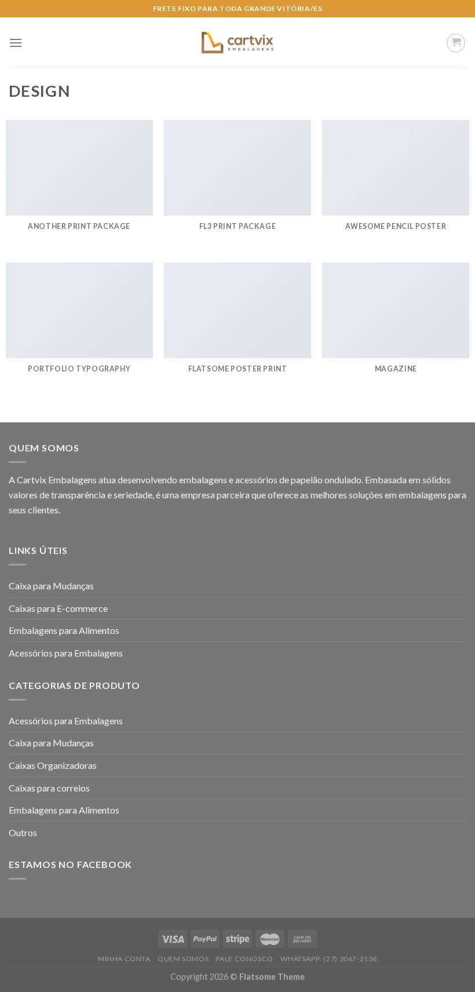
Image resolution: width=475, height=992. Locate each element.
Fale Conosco (244, 958)
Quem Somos (183, 958)
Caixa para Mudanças (51, 585)
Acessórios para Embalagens (66, 652)
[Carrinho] (456, 43)
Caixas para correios (49, 787)
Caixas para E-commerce (58, 608)
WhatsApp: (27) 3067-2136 (328, 958)
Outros (23, 832)
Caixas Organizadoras (53, 765)
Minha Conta (124, 958)
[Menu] (16, 42)
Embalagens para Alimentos (64, 630)
